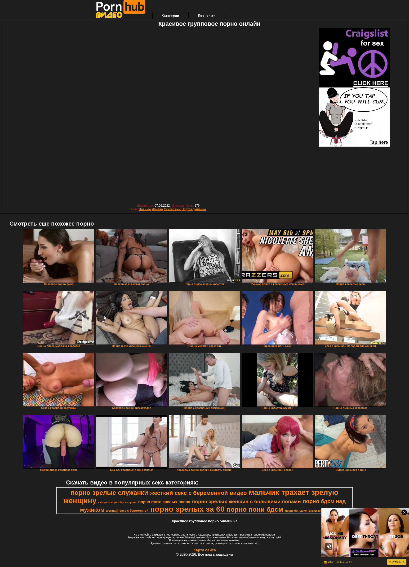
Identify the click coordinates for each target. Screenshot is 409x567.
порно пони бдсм (255, 509)
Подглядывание (194, 209)
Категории (170, 15)
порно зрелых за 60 (187, 509)
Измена (157, 209)
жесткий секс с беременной (127, 510)
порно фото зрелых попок (164, 501)
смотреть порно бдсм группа (117, 502)
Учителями (172, 209)
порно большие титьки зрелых (306, 510)
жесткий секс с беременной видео (198, 493)
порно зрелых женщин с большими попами (246, 501)
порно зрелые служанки (109, 492)
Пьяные (145, 209)
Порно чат (206, 15)
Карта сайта (204, 550)
